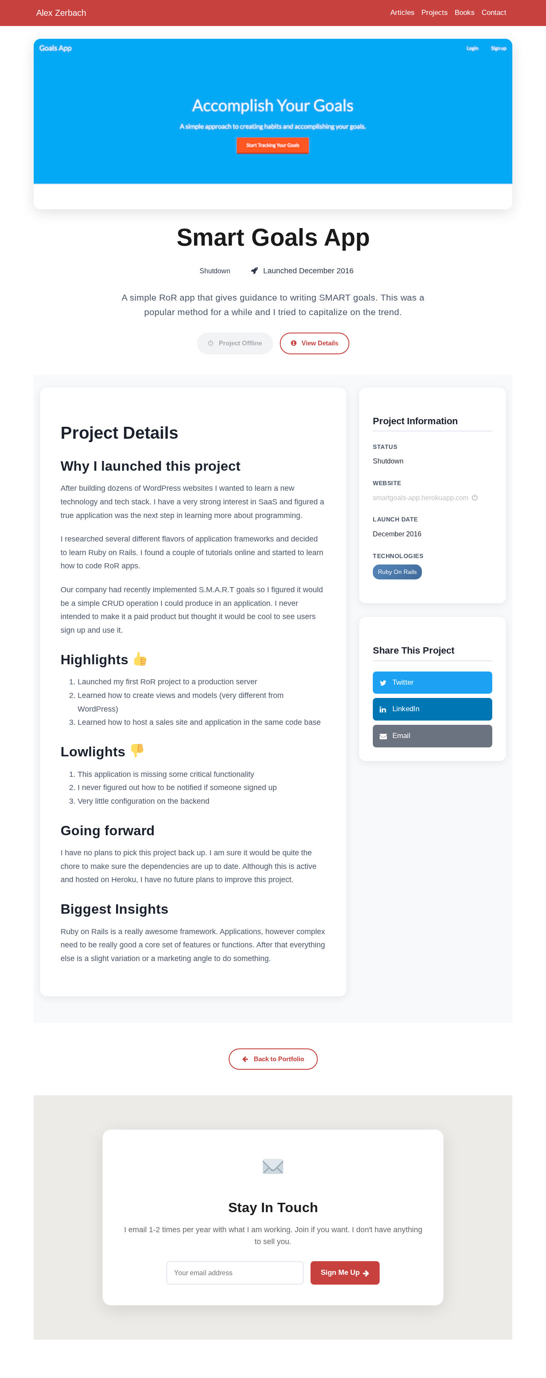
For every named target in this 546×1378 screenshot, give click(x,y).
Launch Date (395, 519)
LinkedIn (405, 709)
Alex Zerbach (61, 12)
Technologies (398, 556)
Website (387, 483)
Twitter (403, 682)
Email (401, 736)
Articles (402, 13)
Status (385, 446)
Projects (434, 13)
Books (465, 13)
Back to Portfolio (278, 1058)
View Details (319, 343)
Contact (494, 13)
